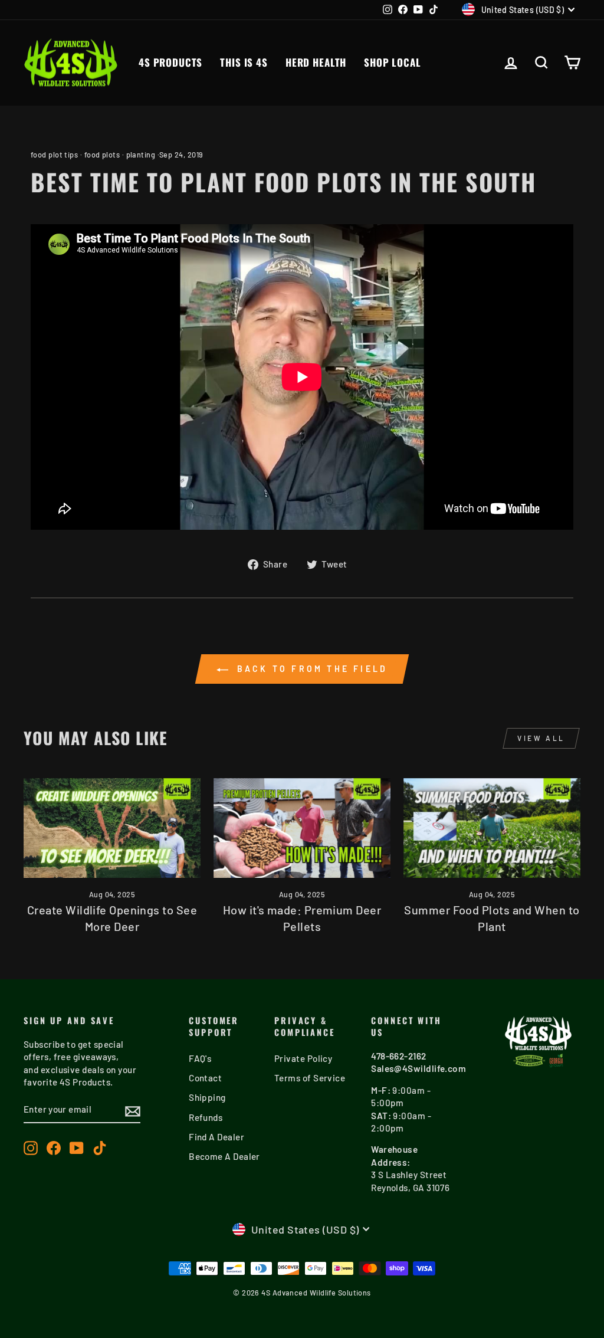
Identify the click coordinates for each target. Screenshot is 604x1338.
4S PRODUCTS (170, 62)
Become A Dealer (224, 1156)
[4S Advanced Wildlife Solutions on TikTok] (100, 1148)
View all (541, 738)
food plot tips (54, 154)
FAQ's (200, 1058)
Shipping (207, 1097)
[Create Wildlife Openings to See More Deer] (112, 828)
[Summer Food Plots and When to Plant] (491, 828)
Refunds (205, 1117)
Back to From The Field (310, 669)
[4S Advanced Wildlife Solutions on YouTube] (77, 1148)
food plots (102, 154)
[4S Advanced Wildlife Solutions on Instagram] (31, 1148)
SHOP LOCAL (392, 62)
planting (141, 154)
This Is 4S (244, 62)
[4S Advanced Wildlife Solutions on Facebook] (54, 1148)
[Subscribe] (132, 1110)
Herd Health (315, 62)
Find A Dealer (216, 1137)
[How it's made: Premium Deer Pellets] (302, 828)
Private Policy (303, 1058)
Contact (205, 1078)
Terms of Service (309, 1078)
